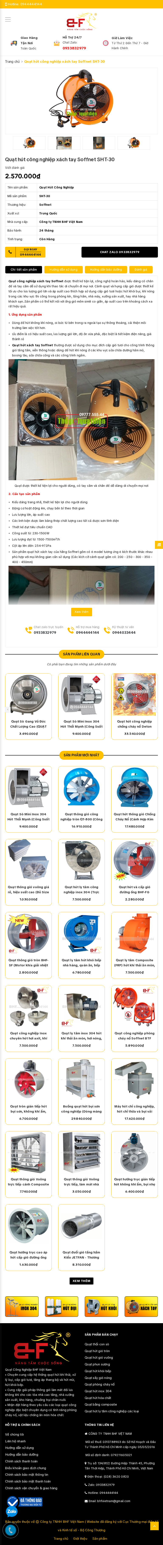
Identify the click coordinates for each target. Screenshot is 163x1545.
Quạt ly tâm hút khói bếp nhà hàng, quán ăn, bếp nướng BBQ (81, 963)
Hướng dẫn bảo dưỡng (21, 1454)
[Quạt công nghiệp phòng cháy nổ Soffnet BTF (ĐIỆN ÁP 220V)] (134, 1006)
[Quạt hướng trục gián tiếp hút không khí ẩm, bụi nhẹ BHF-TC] (134, 1152)
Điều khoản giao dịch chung (25, 1468)
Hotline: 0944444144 (103, 1493)
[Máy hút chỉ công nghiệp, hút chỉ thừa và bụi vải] (134, 1079)
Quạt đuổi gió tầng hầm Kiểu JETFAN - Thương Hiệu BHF (81, 1255)
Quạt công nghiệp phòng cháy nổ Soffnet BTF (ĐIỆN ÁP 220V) (135, 1036)
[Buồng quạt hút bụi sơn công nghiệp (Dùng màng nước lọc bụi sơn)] (81, 1079)
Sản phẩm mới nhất (82, 755)
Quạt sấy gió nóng (98, 1378)
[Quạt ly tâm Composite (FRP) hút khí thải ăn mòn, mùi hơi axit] (134, 933)
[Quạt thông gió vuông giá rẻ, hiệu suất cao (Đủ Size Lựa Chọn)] (28, 860)
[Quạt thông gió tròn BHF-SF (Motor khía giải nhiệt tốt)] (28, 933)
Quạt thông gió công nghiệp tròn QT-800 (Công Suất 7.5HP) (81, 817)
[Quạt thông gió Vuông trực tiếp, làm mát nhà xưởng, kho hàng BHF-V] (81, 1152)
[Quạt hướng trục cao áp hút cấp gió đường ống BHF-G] (28, 1225)
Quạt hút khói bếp (98, 1371)
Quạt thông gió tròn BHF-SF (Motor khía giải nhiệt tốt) (28, 963)
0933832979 (74, 48)
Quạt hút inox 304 (98, 1391)
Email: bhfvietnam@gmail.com (110, 1501)
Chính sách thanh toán (21, 1461)
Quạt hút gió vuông (99, 1357)
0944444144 (31, 4)
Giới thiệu (80, 1539)
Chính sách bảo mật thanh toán (28, 1481)
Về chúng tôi (14, 1434)
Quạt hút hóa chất (98, 1398)
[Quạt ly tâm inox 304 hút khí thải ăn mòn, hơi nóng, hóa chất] (81, 1006)
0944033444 (124, 632)
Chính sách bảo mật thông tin (26, 1475)
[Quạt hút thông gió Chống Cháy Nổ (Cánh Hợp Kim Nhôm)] (134, 787)
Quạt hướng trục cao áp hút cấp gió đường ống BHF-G (28, 1255)
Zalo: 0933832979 (101, 1485)
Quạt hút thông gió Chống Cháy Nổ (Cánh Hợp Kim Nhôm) (134, 817)
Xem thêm (81, 612)
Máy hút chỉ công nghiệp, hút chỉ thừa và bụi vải (134, 1109)
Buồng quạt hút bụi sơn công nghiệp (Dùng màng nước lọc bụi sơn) (81, 1109)
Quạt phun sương (97, 1364)
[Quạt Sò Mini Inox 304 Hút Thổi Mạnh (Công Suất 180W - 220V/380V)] (81, 695)
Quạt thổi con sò (97, 1344)
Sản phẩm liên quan (81, 654)
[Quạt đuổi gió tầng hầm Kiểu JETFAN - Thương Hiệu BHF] (81, 1225)
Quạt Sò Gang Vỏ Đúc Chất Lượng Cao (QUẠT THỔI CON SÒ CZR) (28, 724)
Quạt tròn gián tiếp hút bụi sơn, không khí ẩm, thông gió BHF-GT (28, 1109)
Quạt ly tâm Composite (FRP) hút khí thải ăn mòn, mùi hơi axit (134, 963)
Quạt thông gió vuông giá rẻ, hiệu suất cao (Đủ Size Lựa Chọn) (28, 890)
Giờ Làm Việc (122, 38)
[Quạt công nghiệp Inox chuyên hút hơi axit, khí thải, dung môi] (28, 1006)
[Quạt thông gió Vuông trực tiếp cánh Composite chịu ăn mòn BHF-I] (28, 1152)
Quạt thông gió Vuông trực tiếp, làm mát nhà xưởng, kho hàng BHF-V (81, 1182)
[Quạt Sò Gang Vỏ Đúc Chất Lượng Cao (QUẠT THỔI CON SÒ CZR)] (28, 695)
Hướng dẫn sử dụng (19, 1448)
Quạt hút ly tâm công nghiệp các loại (112, 1411)
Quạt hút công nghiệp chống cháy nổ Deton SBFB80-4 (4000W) (134, 724)
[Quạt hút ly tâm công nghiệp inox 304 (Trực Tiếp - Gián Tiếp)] (81, 860)
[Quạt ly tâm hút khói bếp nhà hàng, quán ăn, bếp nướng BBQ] (81, 933)
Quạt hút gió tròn (97, 1351)
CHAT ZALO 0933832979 (120, 252)
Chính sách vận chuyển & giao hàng (31, 1488)
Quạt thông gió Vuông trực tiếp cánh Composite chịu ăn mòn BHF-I (28, 1182)
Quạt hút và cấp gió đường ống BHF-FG (134, 889)
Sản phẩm (99, 1539)
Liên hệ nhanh (15, 1441)
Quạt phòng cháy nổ (100, 1384)
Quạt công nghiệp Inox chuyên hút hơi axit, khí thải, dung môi (28, 1036)
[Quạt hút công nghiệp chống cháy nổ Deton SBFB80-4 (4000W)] (134, 695)
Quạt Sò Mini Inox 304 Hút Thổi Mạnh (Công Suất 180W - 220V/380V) (81, 724)
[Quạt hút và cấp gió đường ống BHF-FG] (134, 860)
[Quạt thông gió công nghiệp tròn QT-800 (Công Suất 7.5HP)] (81, 787)
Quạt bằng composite (101, 1404)
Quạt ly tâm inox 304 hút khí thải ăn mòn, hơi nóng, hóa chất (81, 1036)
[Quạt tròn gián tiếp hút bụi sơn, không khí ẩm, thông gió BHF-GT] (28, 1079)
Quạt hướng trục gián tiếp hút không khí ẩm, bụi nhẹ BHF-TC (134, 1182)
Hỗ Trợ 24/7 (72, 37)
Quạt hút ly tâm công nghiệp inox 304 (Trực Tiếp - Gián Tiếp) (81, 890)
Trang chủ (61, 1539)
